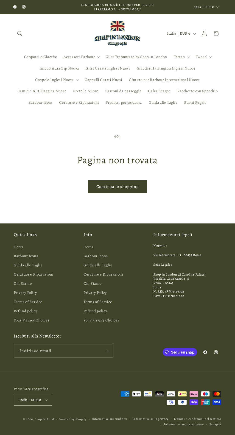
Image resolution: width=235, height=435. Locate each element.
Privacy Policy (25, 292)
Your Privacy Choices (31, 320)
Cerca (19, 247)
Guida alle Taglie (28, 265)
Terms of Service (28, 301)
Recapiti (215, 424)
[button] (20, 34)
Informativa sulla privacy (150, 419)
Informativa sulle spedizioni (184, 424)
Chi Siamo (23, 283)
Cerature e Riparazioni (33, 274)
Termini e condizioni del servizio (197, 419)
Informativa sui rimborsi (109, 419)
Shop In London (46, 419)
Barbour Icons (26, 256)
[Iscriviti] (107, 351)
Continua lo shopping (117, 186)
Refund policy (25, 311)
